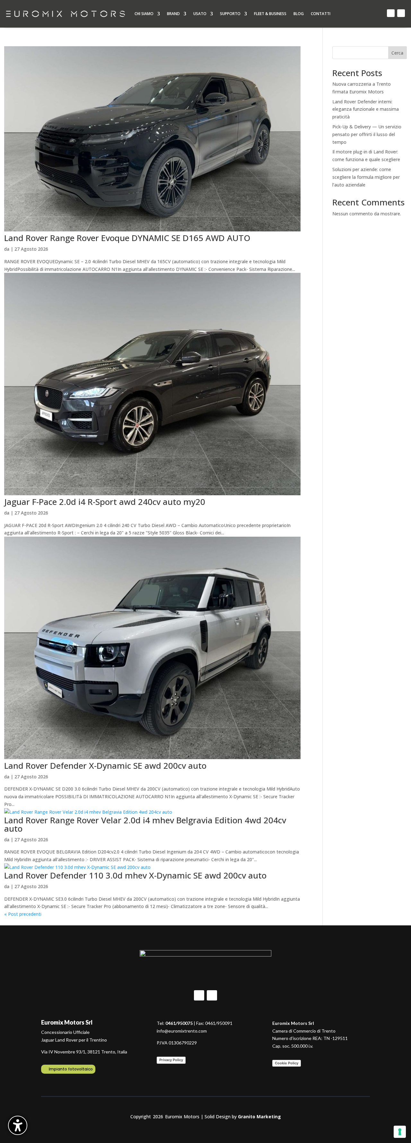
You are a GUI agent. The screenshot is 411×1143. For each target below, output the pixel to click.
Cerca (397, 53)
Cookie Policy (286, 1063)
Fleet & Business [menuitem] (270, 13)
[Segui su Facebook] (391, 13)
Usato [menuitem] (199, 13)
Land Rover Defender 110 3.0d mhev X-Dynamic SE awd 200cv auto (135, 875)
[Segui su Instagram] (401, 13)
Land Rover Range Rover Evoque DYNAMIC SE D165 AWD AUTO (127, 238)
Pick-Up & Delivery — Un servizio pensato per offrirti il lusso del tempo (366, 134)
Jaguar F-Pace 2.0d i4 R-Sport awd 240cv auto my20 (104, 501)
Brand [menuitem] (173, 13)
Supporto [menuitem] (230, 13)
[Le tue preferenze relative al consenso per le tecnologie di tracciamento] (400, 1132)
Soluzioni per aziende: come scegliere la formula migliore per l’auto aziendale (366, 177)
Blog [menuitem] (298, 13)
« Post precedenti (22, 914)
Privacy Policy (171, 1060)
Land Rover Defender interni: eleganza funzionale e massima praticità (365, 109)
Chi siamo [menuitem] (144, 13)
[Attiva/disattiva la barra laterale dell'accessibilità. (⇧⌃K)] (17, 1125)
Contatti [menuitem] (320, 13)
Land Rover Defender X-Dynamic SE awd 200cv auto (105, 765)
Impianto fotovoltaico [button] (71, 1069)
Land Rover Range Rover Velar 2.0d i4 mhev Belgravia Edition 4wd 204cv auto (145, 824)
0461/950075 (179, 1023)
